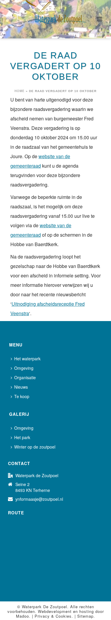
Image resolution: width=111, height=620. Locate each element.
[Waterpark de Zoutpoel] (55, 13)
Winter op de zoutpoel (34, 447)
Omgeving (23, 368)
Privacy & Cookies (53, 616)
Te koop (21, 396)
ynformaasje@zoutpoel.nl (39, 499)
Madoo (22, 616)
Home (20, 91)
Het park (22, 437)
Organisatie (25, 377)
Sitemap (85, 616)
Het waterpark (27, 358)
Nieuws (21, 387)
